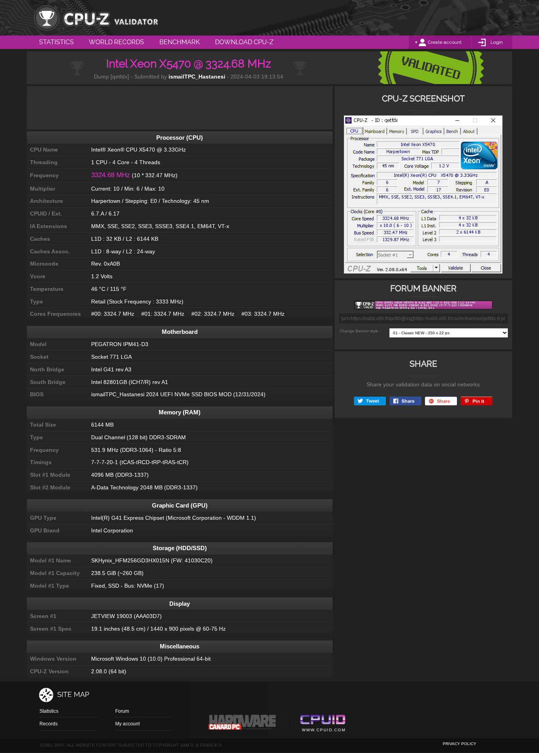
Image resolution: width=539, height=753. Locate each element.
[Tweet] (370, 401)
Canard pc (242, 724)
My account (127, 724)
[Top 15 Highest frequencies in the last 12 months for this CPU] (423, 196)
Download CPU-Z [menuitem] (244, 42)
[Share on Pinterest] (476, 401)
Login (496, 42)
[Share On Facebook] (405, 401)
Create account (445, 42)
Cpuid (322, 724)
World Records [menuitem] (116, 42)
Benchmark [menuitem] (179, 42)
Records (48, 724)
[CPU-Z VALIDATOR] (96, 18)
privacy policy (459, 744)
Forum (122, 711)
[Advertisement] (179, 108)
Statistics (48, 711)
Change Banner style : (360, 331)
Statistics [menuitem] (56, 42)
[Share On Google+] (441, 401)
